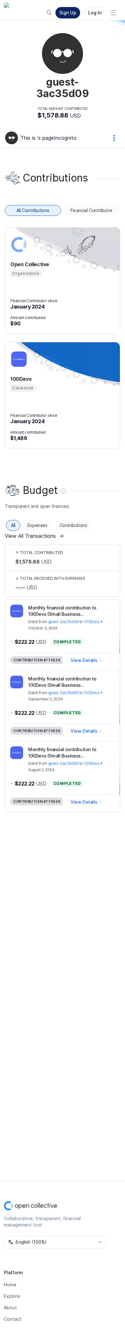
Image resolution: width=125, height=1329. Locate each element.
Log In (95, 12)
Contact (12, 1319)
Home (10, 1284)
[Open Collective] (18, 244)
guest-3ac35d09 (63, 621)
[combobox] (55, 1242)
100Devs (92, 621)
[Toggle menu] (113, 13)
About (10, 1307)
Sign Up (67, 12)
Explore (12, 1296)
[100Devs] (18, 359)
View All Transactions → (34, 536)
